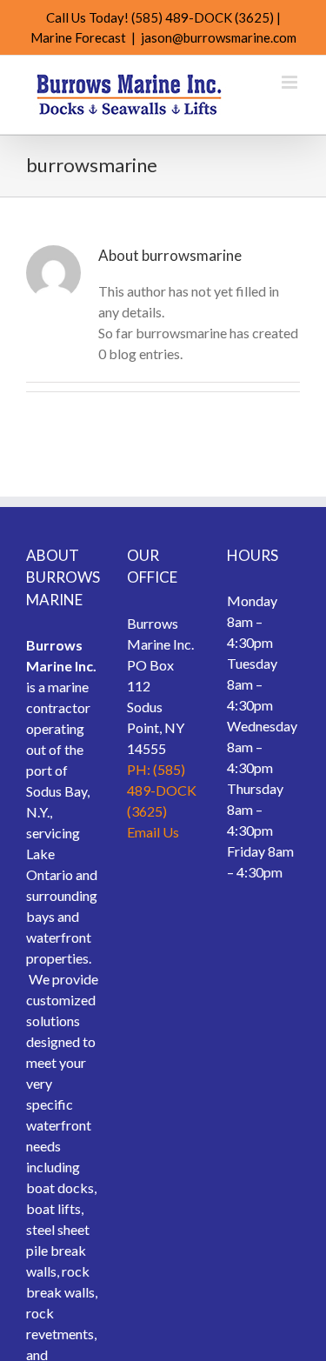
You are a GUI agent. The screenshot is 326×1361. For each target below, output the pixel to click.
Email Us (153, 832)
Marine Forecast (78, 37)
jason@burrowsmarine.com (218, 37)
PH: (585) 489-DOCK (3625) (161, 790)
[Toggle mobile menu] (291, 82)
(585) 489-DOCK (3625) (202, 17)
